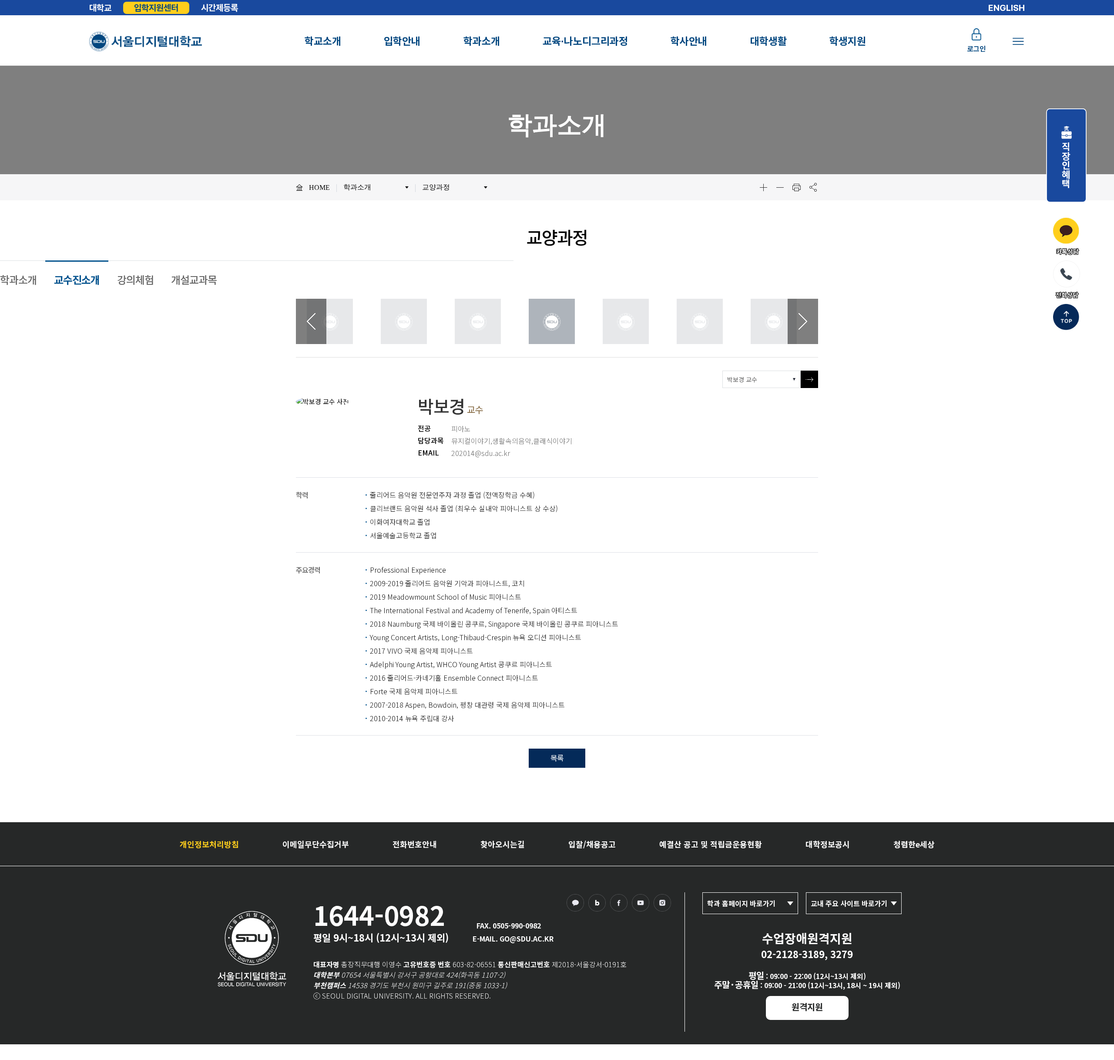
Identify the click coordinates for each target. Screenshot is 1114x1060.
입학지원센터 (156, 8)
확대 (763, 187)
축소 (780, 187)
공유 (813, 187)
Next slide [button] (803, 321)
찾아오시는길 (502, 844)
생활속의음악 (511, 440)
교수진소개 (77, 279)
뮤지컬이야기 (470, 440)
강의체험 (135, 279)
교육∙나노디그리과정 (585, 41)
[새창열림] (577, 905)
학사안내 (689, 41)
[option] (335, 321)
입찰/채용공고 (592, 844)
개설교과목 (194, 279)
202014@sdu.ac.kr (480, 453)
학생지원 (847, 41)
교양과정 (436, 187)
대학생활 (768, 41)
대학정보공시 (827, 844)
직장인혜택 (1066, 160)
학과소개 (481, 41)
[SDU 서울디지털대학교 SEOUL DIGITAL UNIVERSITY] (146, 41)
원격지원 (807, 1006)
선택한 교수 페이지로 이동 (809, 379)
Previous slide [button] (311, 321)
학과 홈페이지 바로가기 (741, 903)
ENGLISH (1006, 8)
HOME (319, 187)
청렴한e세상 (914, 844)
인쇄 (796, 187)
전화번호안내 (415, 844)
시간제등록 (219, 8)
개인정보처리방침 (209, 844)
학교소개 (323, 41)
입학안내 (402, 41)
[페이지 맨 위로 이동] (1066, 318)
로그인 (976, 49)
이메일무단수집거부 (315, 844)
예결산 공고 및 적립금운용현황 (710, 844)
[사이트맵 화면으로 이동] (1018, 41)
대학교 (100, 8)
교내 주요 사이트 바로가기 (849, 903)
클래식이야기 (552, 440)
